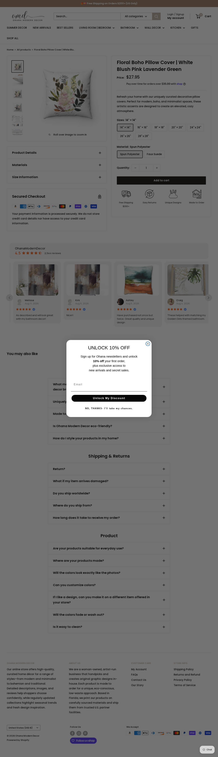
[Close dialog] (148, 344)
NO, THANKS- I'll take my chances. (109, 408)
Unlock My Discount (109, 398)
